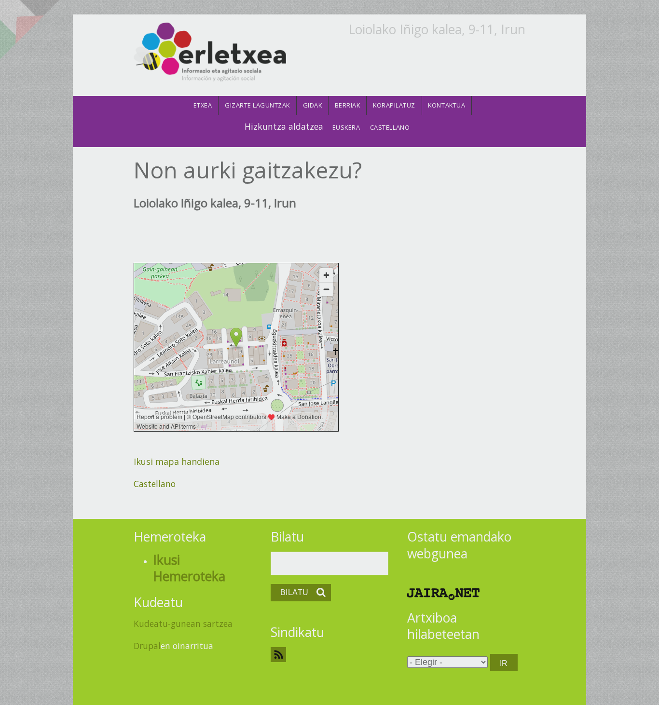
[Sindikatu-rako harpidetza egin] (330, 654)
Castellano (390, 127)
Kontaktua (446, 105)
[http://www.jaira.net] (443, 593)
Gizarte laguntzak (257, 105)
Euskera (346, 127)
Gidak (312, 105)
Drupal (147, 645)
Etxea (202, 105)
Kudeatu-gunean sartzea (183, 623)
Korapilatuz (394, 105)
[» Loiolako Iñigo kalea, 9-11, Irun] (210, 52)
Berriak (347, 105)
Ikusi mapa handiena (177, 461)
